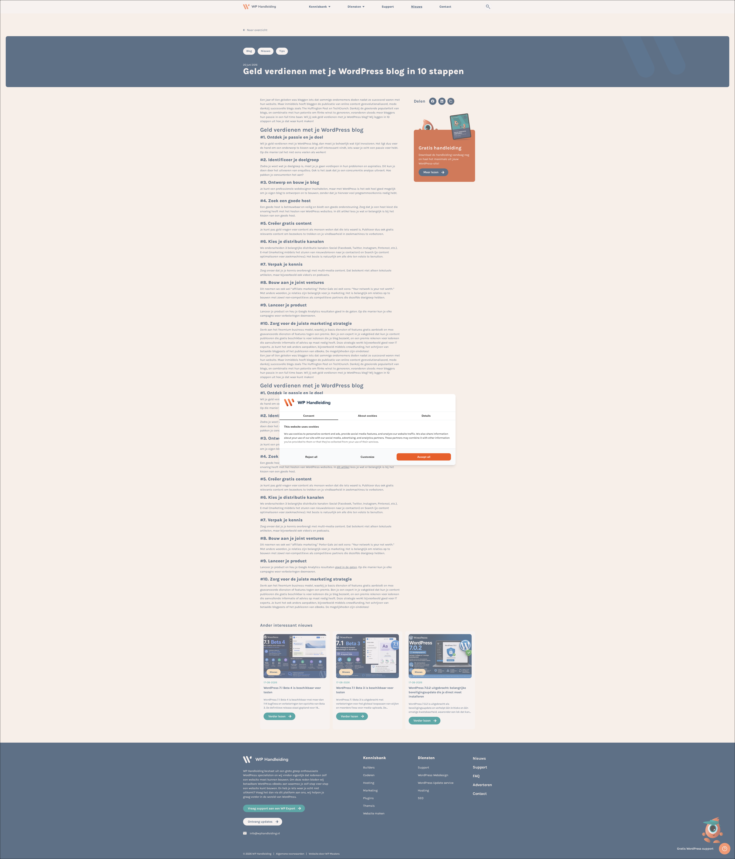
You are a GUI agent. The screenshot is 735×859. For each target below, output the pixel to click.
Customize (367, 456)
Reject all (311, 456)
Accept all (423, 456)
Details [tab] (426, 415)
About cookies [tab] (367, 415)
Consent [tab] (308, 415)
